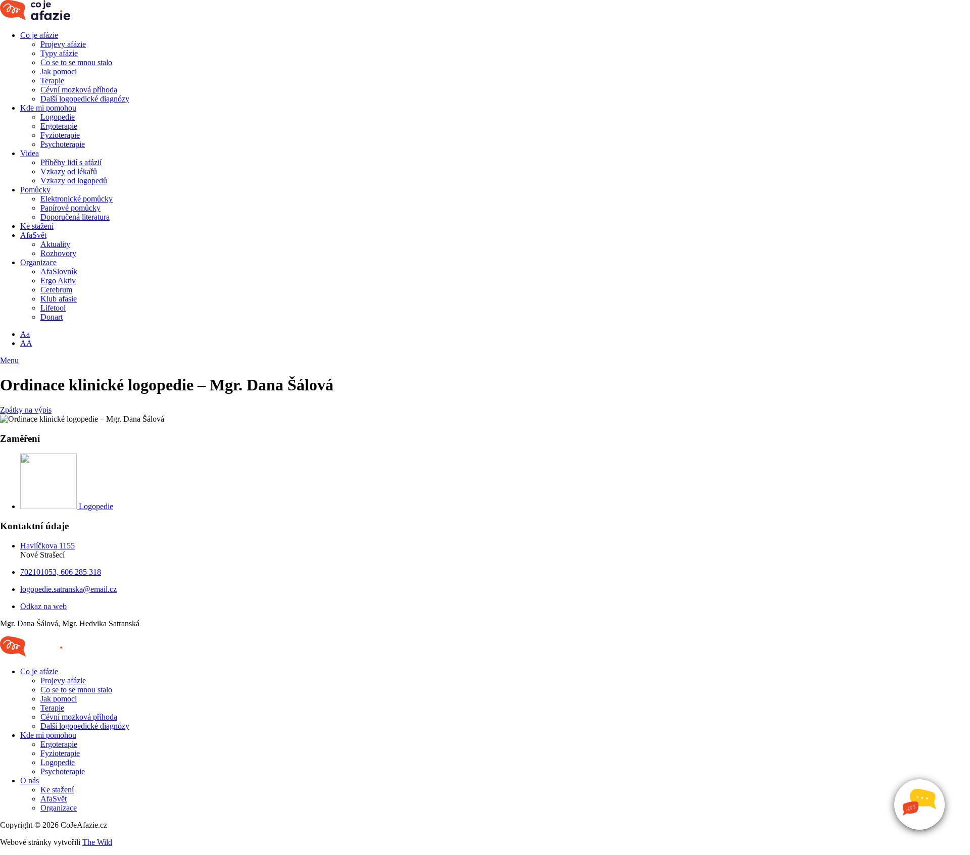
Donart (51, 317)
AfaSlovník (58, 271)
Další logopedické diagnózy (84, 98)
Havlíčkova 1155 (47, 545)
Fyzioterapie (60, 135)
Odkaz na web (43, 606)
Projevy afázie (63, 44)
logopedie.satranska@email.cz (68, 589)
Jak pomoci (58, 71)
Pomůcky (35, 189)
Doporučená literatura (75, 217)
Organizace (38, 262)
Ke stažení (37, 226)
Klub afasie (58, 298)
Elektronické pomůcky (76, 198)
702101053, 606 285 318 (60, 572)
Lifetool (53, 308)
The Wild (97, 842)
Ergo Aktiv (58, 280)
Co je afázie (39, 35)
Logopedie (57, 117)
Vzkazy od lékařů (68, 171)
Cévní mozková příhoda (78, 89)
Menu (9, 360)
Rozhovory (58, 253)
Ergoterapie (58, 126)
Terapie (52, 80)
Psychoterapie (62, 144)
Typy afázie (59, 53)
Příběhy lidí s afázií (71, 162)
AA (26, 343)
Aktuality (55, 244)
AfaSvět (33, 235)
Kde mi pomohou (48, 108)
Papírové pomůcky (70, 208)
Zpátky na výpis (26, 410)
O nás (29, 780)
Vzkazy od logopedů (73, 180)
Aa (25, 334)
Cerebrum (56, 289)
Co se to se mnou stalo (76, 62)
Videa (29, 153)
